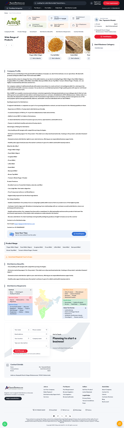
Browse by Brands (68, 397)
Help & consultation (12, 398)
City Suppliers (67, 394)
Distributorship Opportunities (52, 394)
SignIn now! (97, 2)
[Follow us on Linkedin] (70, 416)
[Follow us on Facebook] (58, 416)
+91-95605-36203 (40, 410)
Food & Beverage (104, 18)
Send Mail (54, 410)
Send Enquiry (80, 234)
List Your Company (49, 389)
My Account (105, 401)
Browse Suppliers (68, 392)
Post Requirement (68, 389)
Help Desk (58, 8)
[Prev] (6, 45)
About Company (106, 389)
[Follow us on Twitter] (62, 416)
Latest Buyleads (87, 392)
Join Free (97, 4)
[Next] (12, 45)
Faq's (84, 403)
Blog (103, 399)
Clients (104, 394)
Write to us (66, 410)
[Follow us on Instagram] (66, 416)
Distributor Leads (71, 8)
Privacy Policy (86, 398)
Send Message (19, 351)
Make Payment (48, 392)
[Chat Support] (119, 423)
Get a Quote (33, 58)
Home (6, 13)
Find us (89, 410)
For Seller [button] (48, 8)
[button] (5, 423)
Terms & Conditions (88, 400)
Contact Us (105, 392)
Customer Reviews (107, 397)
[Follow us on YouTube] (54, 416)
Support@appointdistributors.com (24, 223)
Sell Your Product (87, 389)
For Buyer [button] (37, 8)
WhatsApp (78, 410)
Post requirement (112, 3)
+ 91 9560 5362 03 (115, 8)
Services (46, 397)
